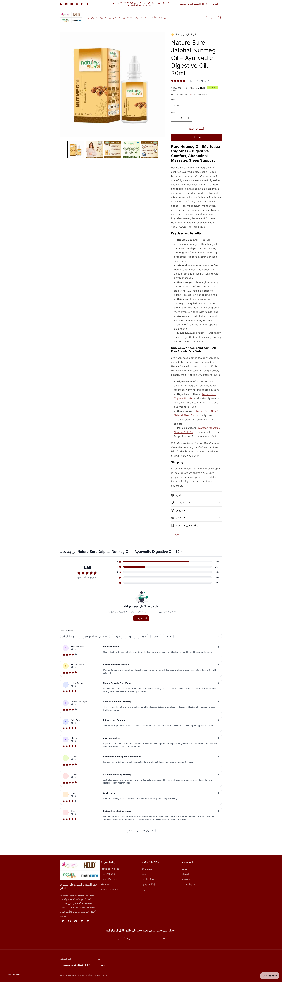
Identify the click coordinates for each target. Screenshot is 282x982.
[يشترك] (164, 938)
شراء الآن (196, 137)
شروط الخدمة (188, 884)
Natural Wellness (109, 879)
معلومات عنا (147, 868)
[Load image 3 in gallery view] (112, 149)
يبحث (144, 874)
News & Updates (109, 889)
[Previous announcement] (109, 4)
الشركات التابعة (148, 879)
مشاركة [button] (177, 534)
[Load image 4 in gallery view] (131, 149)
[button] (92, 17)
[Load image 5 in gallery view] (149, 149)
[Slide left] (63, 149)
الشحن (190, 94)
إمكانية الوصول (148, 884)
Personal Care (108, 874)
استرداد (185, 874)
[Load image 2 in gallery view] (94, 149)
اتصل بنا (145, 889)
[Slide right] (162, 149)
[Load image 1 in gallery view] (75, 149)
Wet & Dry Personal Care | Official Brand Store (87, 975)
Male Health (107, 884)
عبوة (173, 99)
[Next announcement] (172, 4)
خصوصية (186, 879)
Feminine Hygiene (110, 868)
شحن (184, 868)
